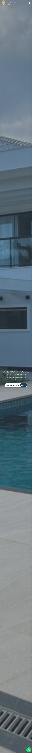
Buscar (23, 385)
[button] (29, 3)
